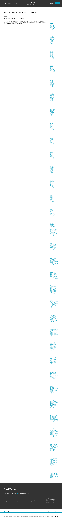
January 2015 (52, 155)
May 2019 (51, 102)
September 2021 (52, 73)
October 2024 (52, 39)
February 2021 (52, 81)
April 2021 (51, 79)
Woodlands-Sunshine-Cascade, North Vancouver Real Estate (54, 474)
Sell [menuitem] (16, 3)
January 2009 (52, 225)
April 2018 (51, 116)
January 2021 (52, 82)
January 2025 (52, 37)
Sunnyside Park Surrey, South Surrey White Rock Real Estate (54, 431)
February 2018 (52, 118)
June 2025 (51, 31)
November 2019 (52, 96)
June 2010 (51, 208)
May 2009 (51, 221)
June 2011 (51, 196)
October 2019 (52, 97)
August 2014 (52, 160)
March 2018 (51, 117)
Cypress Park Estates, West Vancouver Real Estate (53, 286)
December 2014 (52, 156)
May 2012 (51, 184)
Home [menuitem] (5, 3)
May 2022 (51, 65)
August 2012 (52, 181)
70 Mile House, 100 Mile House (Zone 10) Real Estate (53, 230)
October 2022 (52, 60)
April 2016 (51, 139)
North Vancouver (52, 387)
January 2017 (52, 130)
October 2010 (52, 203)
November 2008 (52, 226)
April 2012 (51, 185)
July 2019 (51, 100)
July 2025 (51, 30)
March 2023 (52, 57)
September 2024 (52, 40)
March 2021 (51, 80)
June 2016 (51, 137)
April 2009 (51, 222)
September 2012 (52, 180)
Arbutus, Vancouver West (54, 236)
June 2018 (51, 114)
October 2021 (52, 72)
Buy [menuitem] (13, 3)
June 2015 (51, 150)
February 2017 (52, 129)
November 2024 (52, 38)
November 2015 (52, 144)
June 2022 (51, 64)
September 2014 (52, 159)
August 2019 (52, 99)
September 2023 (52, 51)
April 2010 (51, 210)
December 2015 (52, 143)
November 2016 (52, 132)
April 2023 (51, 56)
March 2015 (51, 153)
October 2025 (52, 28)
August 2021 (52, 74)
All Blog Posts (52, 12)
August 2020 (52, 86)
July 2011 (51, 195)
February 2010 (52, 212)
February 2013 (52, 175)
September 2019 (52, 98)
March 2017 (51, 128)
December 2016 (52, 131)
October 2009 (52, 215)
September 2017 (52, 123)
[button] (51, 3)
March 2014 (51, 166)
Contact (57, 3)
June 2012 (51, 183)
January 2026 (52, 26)
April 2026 (51, 24)
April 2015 (51, 152)
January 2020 (52, 94)
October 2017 (52, 122)
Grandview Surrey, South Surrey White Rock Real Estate (54, 330)
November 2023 (52, 49)
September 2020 (52, 85)
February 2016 (52, 141)
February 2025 (52, 36)
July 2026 (51, 21)
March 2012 (51, 186)
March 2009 (52, 223)
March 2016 (51, 140)
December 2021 (52, 70)
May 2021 (51, 78)
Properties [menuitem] (9, 3)
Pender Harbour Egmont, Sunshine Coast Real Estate (54, 393)
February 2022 (52, 68)
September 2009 (52, 216)
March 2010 (51, 211)
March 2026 (52, 25)
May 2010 (51, 209)
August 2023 (52, 52)
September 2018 (52, 111)
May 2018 (51, 115)
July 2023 (51, 53)
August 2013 (52, 169)
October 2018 (52, 110)
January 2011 (52, 201)
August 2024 (52, 41)
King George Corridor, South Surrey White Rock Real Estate (54, 351)
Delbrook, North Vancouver (54, 290)
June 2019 (51, 101)
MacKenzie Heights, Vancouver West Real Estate (53, 373)
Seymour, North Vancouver (54, 419)
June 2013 (51, 171)
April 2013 (51, 173)
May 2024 (51, 43)
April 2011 (51, 198)
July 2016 (51, 136)
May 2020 (51, 89)
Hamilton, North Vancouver (54, 334)
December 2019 (52, 95)
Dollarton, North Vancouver (54, 293)
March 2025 (52, 35)
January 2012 (52, 188)
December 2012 (52, 178)
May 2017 (51, 126)
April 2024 (51, 44)
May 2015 (51, 151)
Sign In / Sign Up (51, 3)
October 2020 (52, 84)
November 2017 (52, 121)
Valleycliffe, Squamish (53, 444)
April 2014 (51, 165)
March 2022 (52, 67)
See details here (6, 19)
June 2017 (51, 125)
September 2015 (52, 146)
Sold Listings (52, 16)
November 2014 (52, 157)
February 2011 (52, 200)
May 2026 (51, 23)
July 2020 (51, 87)
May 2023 (51, 55)
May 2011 (51, 197)
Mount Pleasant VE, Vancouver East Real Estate (53, 378)
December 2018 (52, 108)
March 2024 (52, 45)
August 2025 (52, 29)
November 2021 (52, 71)
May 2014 (51, 164)
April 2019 (51, 103)
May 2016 (51, 138)
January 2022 (52, 69)
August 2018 (52, 112)
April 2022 (51, 66)
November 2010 (52, 202)
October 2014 (52, 158)
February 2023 (52, 58)
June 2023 (51, 54)
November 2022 (52, 59)
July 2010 (51, 207)
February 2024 (52, 46)
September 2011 (52, 193)
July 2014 (51, 161)
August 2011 (52, 194)
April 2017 (51, 127)
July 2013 (51, 170)
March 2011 (51, 199)
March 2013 (51, 174)
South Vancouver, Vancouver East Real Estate (53, 425)
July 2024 (51, 42)
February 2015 (52, 154)
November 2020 (52, 83)
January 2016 (52, 142)
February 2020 (52, 93)
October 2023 (52, 50)
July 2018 (51, 113)
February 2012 (52, 187)
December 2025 (52, 27)
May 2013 (51, 172)
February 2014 (52, 167)
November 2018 (52, 109)
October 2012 (52, 179)
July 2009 (51, 218)
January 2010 (52, 213)
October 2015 (52, 145)
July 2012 (51, 182)
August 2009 (52, 217)
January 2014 (52, 168)
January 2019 (52, 107)
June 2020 (51, 88)
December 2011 (52, 189)
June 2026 (51, 22)
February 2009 (52, 224)
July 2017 (51, 124)
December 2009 (52, 214)
